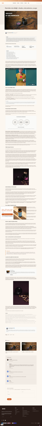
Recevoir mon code (7, 214)
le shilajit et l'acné (32, 219)
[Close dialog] (25, 207)
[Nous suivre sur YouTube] (5, 420)
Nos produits (16, 409)
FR (40, 425)
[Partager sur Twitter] (10, 334)
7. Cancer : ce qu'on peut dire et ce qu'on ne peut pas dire (12, 57)
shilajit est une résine (8, 89)
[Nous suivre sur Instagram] (3, 420)
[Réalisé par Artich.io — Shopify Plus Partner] (38, 423)
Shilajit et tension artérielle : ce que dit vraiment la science (11, 352)
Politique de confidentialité (17, 389)
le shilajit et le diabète (29, 202)
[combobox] (40, 425)
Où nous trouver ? (24, 416)
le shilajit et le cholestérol (13, 202)
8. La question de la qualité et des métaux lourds (11, 58)
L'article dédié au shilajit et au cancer (25, 248)
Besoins (16, 410)
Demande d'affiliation (25, 410)
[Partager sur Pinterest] (12, 334)
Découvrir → (11, 274)
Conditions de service (23, 389)
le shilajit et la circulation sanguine (20, 202)
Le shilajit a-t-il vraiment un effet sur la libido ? (28, 351)
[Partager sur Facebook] (8, 334)
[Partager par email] (13, 334)
